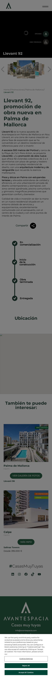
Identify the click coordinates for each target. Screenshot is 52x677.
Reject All (26, 666)
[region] (26, 655)
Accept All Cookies (26, 672)
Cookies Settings (26, 659)
